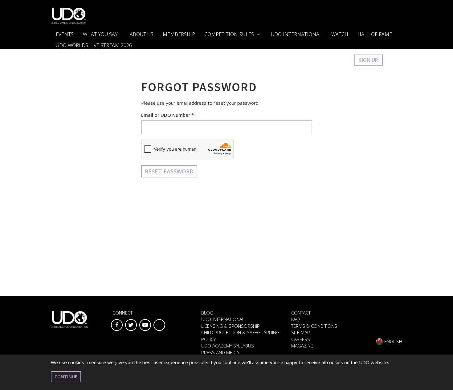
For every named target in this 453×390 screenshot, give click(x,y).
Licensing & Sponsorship (230, 326)
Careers (300, 339)
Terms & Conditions (314, 326)
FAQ (295, 319)
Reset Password (169, 171)
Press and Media (220, 352)
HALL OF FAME (374, 34)
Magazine (302, 346)
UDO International (296, 34)
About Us (141, 34)
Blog (207, 313)
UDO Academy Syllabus (227, 346)
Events (65, 34)
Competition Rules (229, 34)
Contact (301, 313)
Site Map (300, 332)
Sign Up (368, 60)
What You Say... (101, 34)
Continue (66, 377)
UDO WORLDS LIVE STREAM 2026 (94, 45)
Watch (339, 34)
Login (340, 60)
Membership (179, 34)
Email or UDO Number (165, 115)
